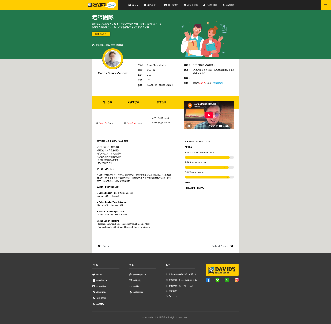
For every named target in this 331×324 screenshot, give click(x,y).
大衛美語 (119, 45)
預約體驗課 (218, 83)
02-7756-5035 (109, 45)
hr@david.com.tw (188, 279)
